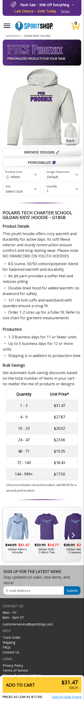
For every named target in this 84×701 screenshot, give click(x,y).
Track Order (12, 637)
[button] (7, 26)
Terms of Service (15, 670)
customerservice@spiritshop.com (28, 624)
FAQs (7, 647)
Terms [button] (65, 11)
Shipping (9, 642)
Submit (72, 590)
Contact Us (11, 652)
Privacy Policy (13, 665)
